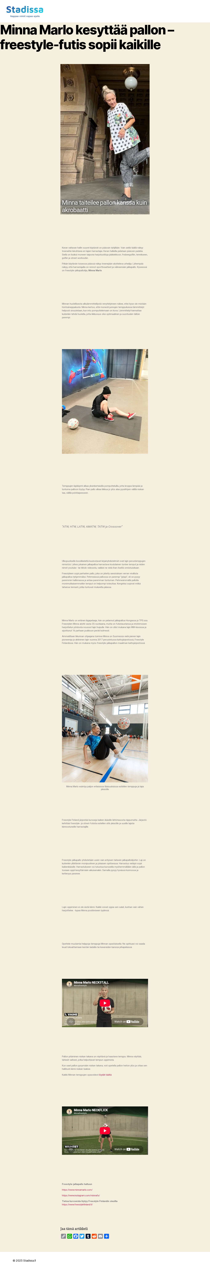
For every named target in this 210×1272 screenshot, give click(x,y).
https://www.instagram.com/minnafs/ (81, 1195)
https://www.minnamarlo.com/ (77, 1189)
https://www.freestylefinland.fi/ (77, 1204)
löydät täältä (105, 1074)
